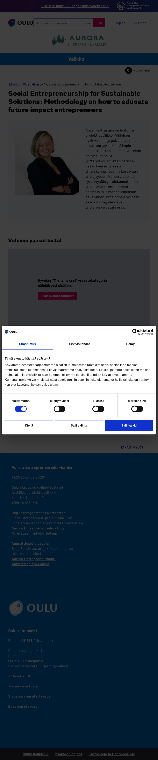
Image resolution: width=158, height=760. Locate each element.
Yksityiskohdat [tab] (79, 344)
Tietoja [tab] (131, 344)
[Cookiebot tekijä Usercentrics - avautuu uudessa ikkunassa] (135, 332)
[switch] (59, 409)
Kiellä (29, 425)
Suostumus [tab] (27, 344)
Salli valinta (79, 425)
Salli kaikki (129, 425)
